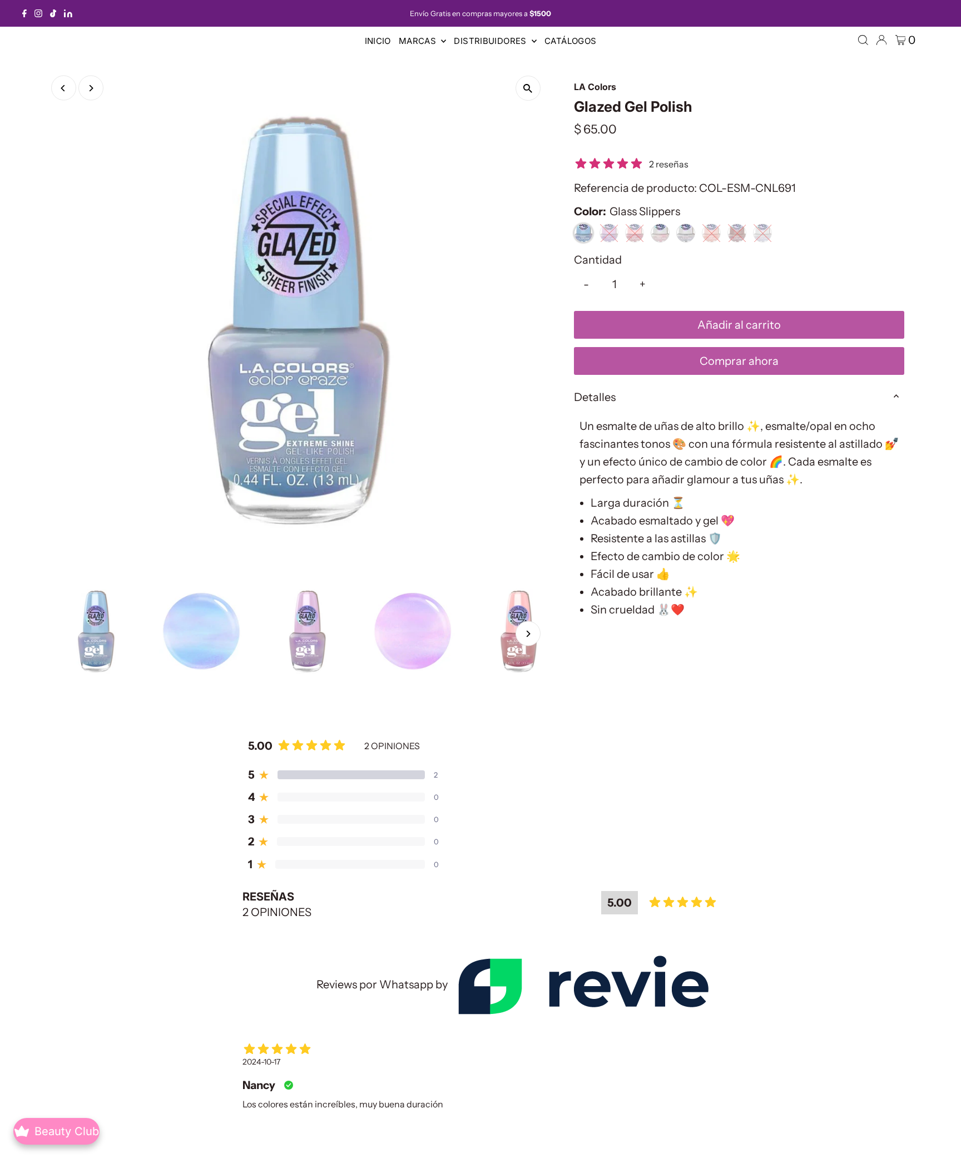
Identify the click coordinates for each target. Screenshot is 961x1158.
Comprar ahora (739, 361)
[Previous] (63, 88)
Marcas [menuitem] (419, 41)
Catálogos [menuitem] (570, 41)
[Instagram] (38, 13)
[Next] (90, 88)
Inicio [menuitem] (378, 41)
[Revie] (583, 985)
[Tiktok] (53, 13)
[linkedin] (68, 13)
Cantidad (598, 259)
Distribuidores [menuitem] (491, 41)
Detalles (595, 397)
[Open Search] (863, 40)
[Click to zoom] (528, 88)
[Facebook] (24, 13)
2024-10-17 (261, 1062)
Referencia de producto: (635, 188)
